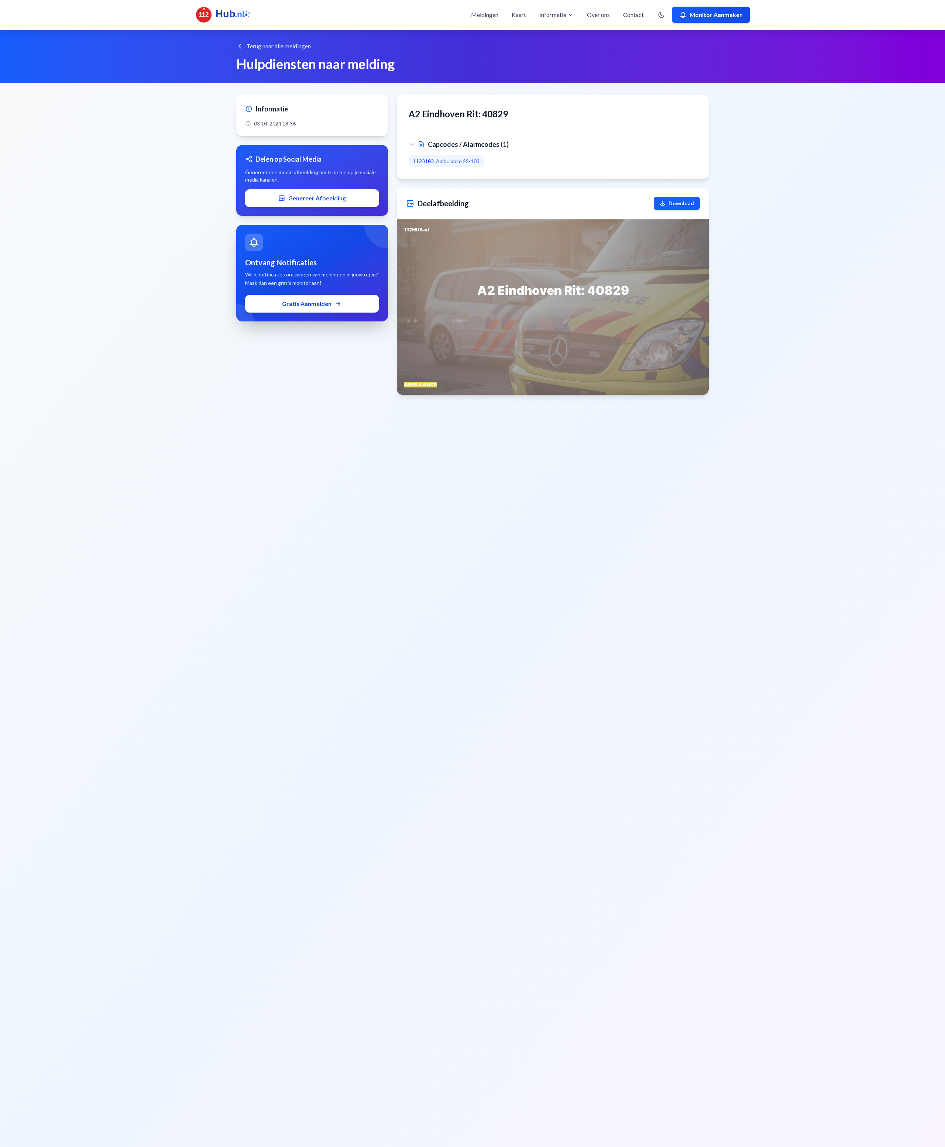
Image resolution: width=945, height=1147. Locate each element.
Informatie (552, 14)
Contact (633, 14)
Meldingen (484, 14)
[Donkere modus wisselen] (661, 14)
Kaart (519, 14)
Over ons (598, 14)
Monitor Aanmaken (716, 14)
